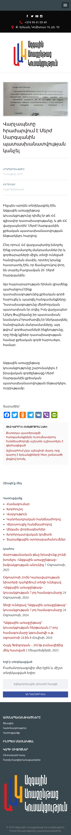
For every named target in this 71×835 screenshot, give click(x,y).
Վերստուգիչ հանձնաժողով (29, 524)
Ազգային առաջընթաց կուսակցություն (39, 827)
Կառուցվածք (11, 732)
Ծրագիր (8, 723)
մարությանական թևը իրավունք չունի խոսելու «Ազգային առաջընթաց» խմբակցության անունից (34, 559)
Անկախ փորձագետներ (26, 529)
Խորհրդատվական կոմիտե (29, 534)
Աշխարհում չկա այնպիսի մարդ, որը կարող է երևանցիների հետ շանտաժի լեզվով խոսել (34, 455)
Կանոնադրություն (14, 728)
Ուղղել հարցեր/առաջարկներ (22, 759)
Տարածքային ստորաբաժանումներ (36, 539)
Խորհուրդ (15, 509)
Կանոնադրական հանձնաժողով (34, 519)
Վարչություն (17, 514)
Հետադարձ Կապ (14, 755)
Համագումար (18, 504)
